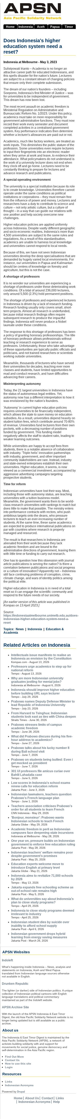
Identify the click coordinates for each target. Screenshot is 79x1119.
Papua (55, 26)
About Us (32, 1098)
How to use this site (18, 1063)
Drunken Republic (15, 983)
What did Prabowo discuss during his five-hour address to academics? (41, 738)
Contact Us (12, 1060)
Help (56, 1101)
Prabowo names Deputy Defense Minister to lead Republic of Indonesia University (43, 703)
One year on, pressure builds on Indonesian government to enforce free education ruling (43, 842)
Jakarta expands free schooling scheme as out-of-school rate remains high (42, 889)
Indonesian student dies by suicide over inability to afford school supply (40, 923)
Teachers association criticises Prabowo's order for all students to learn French (41, 807)
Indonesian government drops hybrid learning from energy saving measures (39, 935)
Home (10, 26)
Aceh (41, 26)
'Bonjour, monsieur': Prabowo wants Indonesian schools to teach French (37, 819)
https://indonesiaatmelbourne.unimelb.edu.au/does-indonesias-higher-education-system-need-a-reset (40, 619)
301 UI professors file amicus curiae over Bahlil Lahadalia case (40, 772)
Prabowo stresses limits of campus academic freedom (36, 726)
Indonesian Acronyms (19, 1085)
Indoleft (7, 960)
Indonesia (25, 26)
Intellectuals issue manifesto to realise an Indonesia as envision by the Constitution (41, 656)
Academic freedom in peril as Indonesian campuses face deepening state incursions (42, 831)
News (20, 629)
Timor (69, 26)
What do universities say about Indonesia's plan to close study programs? (42, 900)
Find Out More (14, 1056)
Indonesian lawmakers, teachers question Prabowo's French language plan (41, 796)
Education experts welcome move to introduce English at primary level (37, 865)
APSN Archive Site (15, 1007)
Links (8, 1081)
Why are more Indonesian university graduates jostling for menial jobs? (37, 680)
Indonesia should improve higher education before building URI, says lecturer (43, 691)
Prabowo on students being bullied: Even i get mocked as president (42, 761)
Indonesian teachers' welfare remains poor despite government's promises (42, 854)
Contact (47, 1098)
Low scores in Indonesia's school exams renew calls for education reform (40, 784)
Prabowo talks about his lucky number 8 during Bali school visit (40, 749)
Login (9, 1067)
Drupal (21, 1091)
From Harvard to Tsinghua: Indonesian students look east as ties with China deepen (43, 715)
